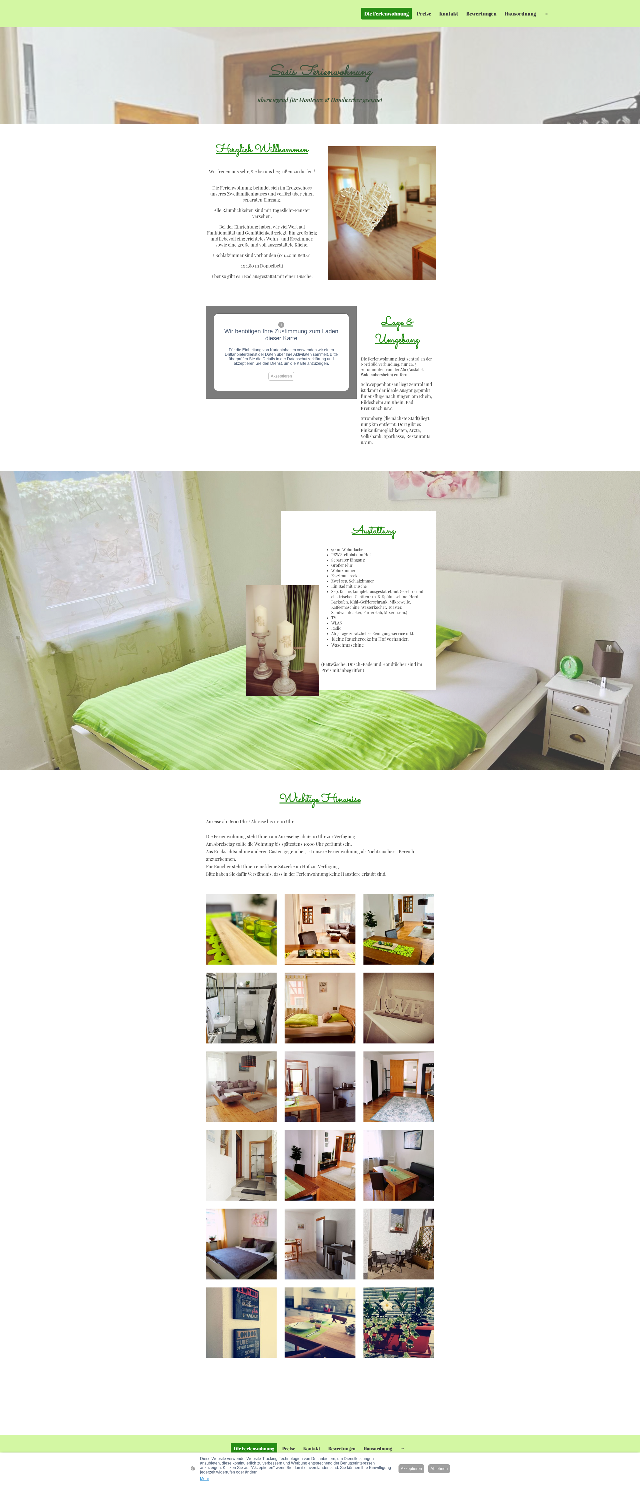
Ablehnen (439, 1468)
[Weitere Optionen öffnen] (546, 13)
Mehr (204, 1478)
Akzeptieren (281, 376)
